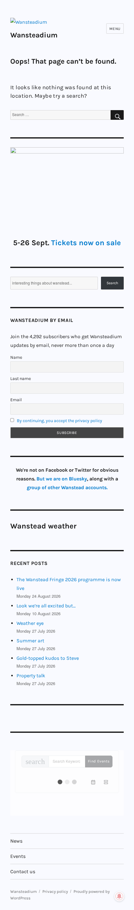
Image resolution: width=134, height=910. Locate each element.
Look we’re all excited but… (46, 606)
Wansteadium (34, 35)
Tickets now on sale (86, 242)
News (16, 841)
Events (18, 856)
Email (16, 399)
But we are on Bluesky (61, 479)
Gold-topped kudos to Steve (48, 658)
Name (16, 357)
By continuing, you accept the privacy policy (59, 420)
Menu (114, 29)
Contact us (22, 871)
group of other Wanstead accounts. (67, 487)
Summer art (30, 641)
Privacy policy (55, 891)
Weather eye (30, 623)
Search (112, 283)
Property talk (31, 676)
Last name (20, 378)
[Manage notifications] (119, 896)
